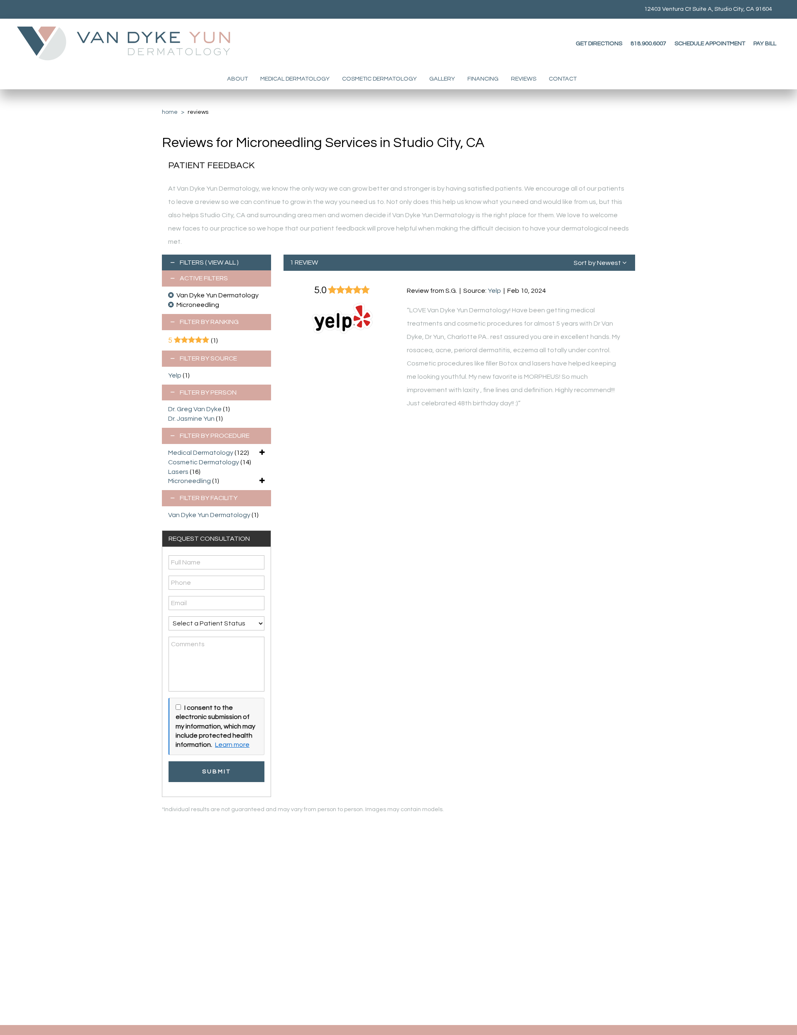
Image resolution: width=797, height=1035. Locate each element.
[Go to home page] (131, 43)
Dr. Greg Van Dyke (195, 409)
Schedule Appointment (710, 43)
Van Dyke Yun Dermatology (209, 515)
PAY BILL (764, 43)
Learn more (232, 744)
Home (170, 112)
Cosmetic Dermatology (379, 79)
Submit (216, 771)
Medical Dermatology (295, 79)
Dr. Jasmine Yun (191, 418)
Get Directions (599, 43)
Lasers (178, 471)
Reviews (523, 79)
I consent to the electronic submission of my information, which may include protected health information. (215, 726)
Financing (483, 79)
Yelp (174, 375)
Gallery (442, 79)
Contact (563, 79)
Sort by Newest (598, 263)
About (237, 79)
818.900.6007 (648, 43)
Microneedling (189, 481)
